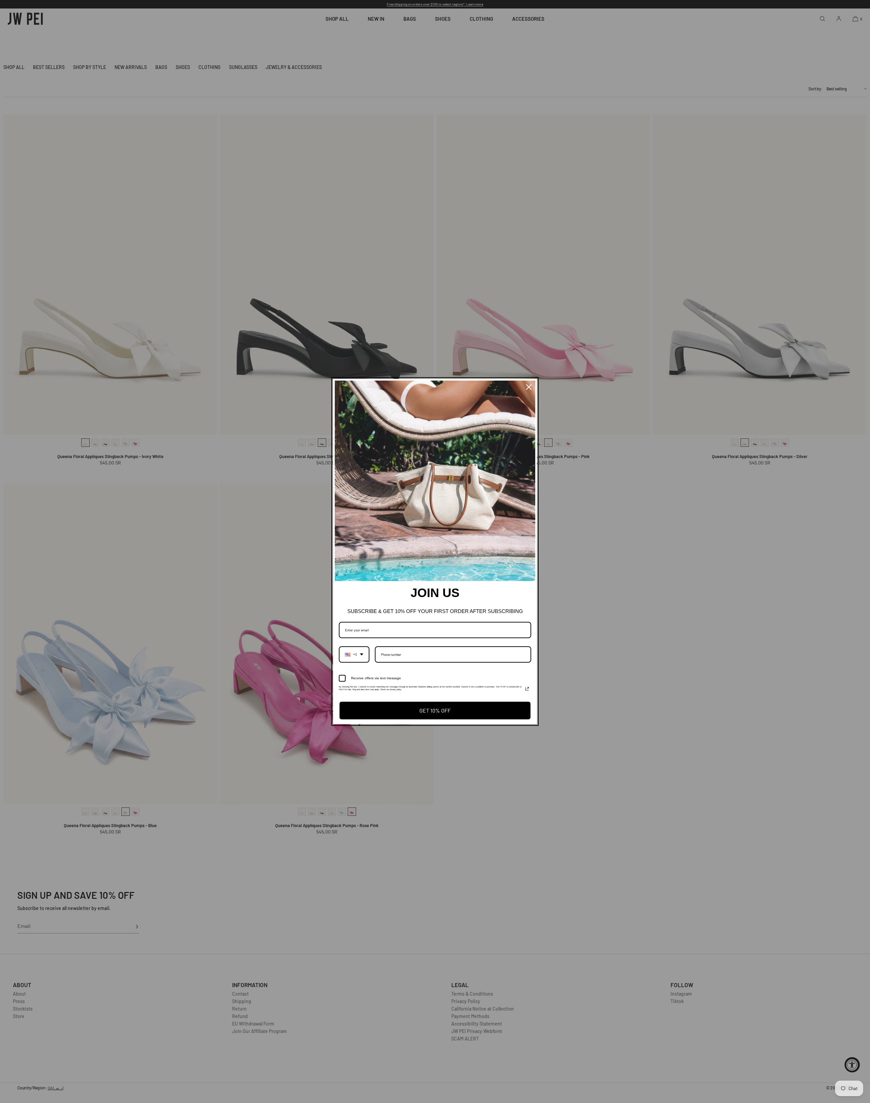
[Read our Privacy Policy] (527, 689)
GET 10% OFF (435, 710)
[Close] (529, 387)
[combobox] (354, 654)
